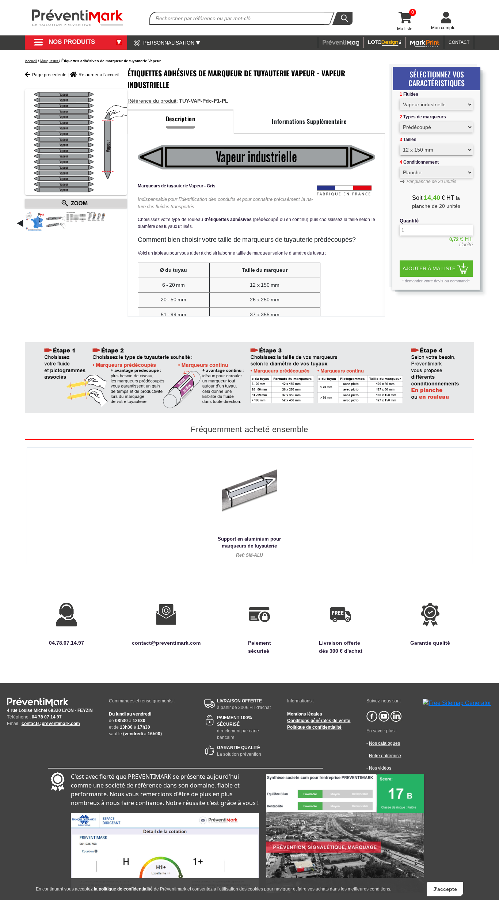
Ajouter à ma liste (429, 268)
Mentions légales (304, 714)
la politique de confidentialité (123, 889)
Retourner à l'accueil (99, 74)
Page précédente (49, 74)
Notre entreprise (385, 755)
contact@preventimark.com (51, 723)
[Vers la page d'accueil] (77, 17)
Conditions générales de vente (318, 720)
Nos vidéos (380, 768)
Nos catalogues (384, 743)
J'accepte (445, 889)
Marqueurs (49, 61)
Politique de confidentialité (314, 727)
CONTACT (459, 42)
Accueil (31, 61)
